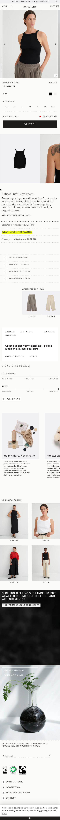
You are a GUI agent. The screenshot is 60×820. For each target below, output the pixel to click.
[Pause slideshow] (56, 671)
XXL (53, 107)
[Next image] (56, 44)
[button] (54, 6)
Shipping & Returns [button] (19, 279)
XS (16, 107)
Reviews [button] (20, 271)
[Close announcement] (56, 1)
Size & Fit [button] (19, 265)
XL (45, 107)
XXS (7, 107)
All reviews (13, 399)
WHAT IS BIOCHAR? (13, 675)
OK (30, 818)
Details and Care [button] (18, 258)
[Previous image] (4, 44)
